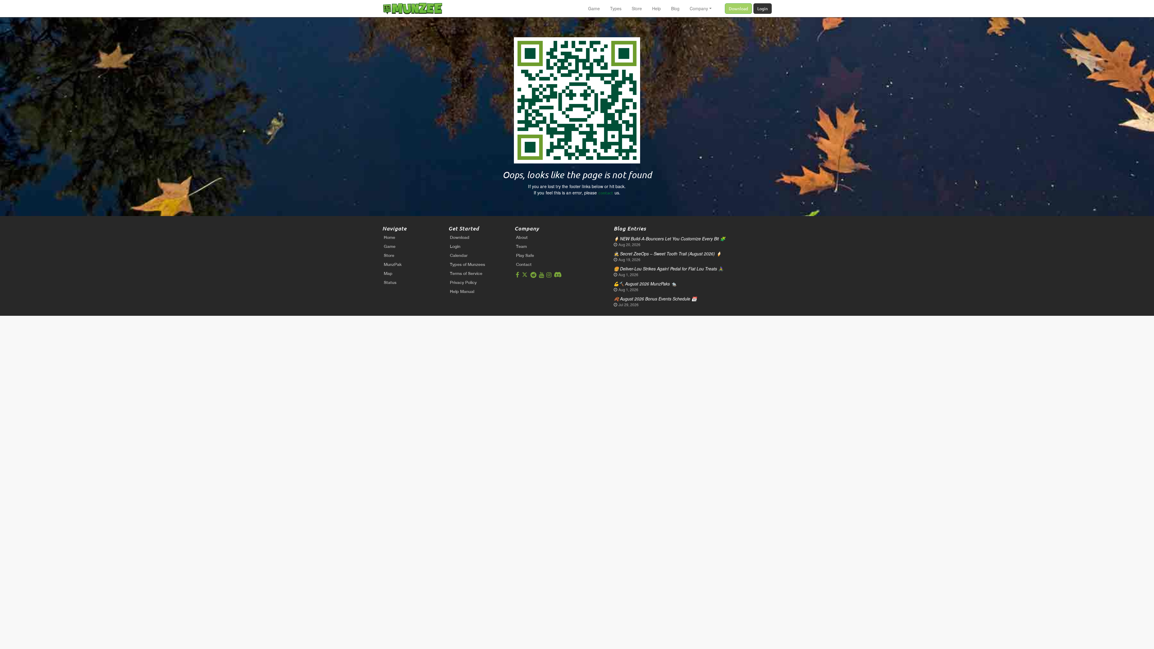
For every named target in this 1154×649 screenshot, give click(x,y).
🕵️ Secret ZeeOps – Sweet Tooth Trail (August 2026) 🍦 (667, 254)
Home (389, 237)
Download (738, 8)
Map (388, 273)
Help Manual (462, 291)
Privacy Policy (463, 282)
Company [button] (699, 8)
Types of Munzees (467, 264)
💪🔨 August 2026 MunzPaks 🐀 (645, 284)
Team (521, 246)
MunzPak (393, 264)
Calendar (459, 255)
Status (390, 282)
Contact (524, 264)
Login (762, 8)
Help (656, 8)
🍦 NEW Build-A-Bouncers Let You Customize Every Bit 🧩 (669, 239)
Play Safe (525, 255)
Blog (675, 8)
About (522, 237)
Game (594, 8)
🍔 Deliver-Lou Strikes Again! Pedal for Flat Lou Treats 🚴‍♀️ (668, 269)
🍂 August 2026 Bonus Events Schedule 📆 (655, 299)
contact (605, 193)
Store (637, 8)
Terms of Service (466, 273)
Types (615, 8)
